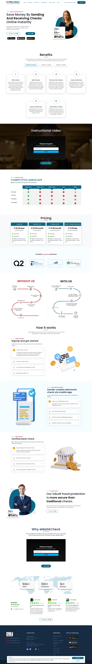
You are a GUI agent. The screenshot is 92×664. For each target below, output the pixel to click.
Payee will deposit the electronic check (25, 447)
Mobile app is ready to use (22, 373)
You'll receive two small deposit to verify (25, 367)
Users (58, 2)
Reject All (78, 660)
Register (30, 33)
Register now (45, 163)
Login (81, 2)
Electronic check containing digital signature (62, 417)
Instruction (36, 2)
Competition (44, 2)
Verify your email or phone (22, 361)
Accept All (78, 657)
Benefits (30, 2)
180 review (16, 606)
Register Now (52, 511)
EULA (54, 654)
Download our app (13, 33)
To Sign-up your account (22, 350)
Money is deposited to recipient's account (26, 469)
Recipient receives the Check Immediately (61, 423)
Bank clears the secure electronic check (25, 463)
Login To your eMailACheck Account (60, 401)
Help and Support (57, 635)
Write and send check (70, 2)
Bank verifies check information (23, 458)
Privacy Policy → (12, 661)
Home (25, 2)
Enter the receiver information (59, 411)
